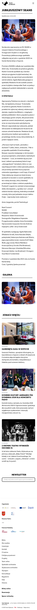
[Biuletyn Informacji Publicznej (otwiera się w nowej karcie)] (15, 607)
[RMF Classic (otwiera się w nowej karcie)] (5, 531)
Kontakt (4, 549)
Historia (4, 583)
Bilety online (6, 588)
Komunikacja (6, 574)
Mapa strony (27, 607)
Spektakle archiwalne (9, 564)
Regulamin (5, 577)
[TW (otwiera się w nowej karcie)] (5, 508)
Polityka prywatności (8, 555)
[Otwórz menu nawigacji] (33, 3)
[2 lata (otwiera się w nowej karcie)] (14, 513)
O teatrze (5, 552)
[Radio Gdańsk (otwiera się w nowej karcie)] (22, 531)
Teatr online (6, 561)
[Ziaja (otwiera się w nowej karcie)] (5, 522)
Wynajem (5, 570)
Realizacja (19, 607)
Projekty (4, 558)
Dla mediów (6, 543)
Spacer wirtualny (7, 596)
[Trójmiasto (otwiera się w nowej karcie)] (14, 531)
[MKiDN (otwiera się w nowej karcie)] (14, 508)
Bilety (3, 540)
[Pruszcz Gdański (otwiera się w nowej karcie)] (5, 513)
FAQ (3, 580)
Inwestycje (5, 546)
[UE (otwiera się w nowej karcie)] (22, 508)
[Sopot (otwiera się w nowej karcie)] (31, 508)
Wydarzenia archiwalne (9, 567)
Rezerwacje (6, 592)
